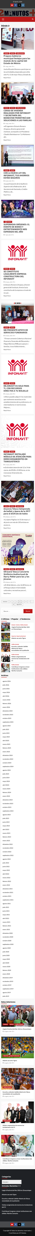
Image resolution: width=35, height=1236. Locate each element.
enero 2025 (6, 751)
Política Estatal (20, 53)
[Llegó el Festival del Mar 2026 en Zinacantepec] (5, 627)
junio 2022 (6, 866)
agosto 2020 (7, 948)
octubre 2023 (7, 807)
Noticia (12, 53)
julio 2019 (6, 996)
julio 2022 (6, 863)
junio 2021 (6, 911)
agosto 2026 (7, 681)
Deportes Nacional (21, 636)
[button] (3, 19)
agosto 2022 (7, 859)
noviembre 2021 (8, 892)
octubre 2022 (7, 852)
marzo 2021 (6, 922)
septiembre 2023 (8, 811)
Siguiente (19, 604)
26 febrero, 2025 (9, 517)
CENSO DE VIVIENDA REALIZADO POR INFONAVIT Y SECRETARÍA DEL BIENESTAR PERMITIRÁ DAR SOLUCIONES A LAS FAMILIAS (18, 115)
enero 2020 (6, 974)
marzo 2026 (6, 700)
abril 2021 (6, 918)
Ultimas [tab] (6, 619)
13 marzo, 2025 (8, 394)
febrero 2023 (7, 837)
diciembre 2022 (8, 844)
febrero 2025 (7, 748)
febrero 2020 (7, 970)
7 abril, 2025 (8, 235)
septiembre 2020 (8, 944)
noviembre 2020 (8, 937)
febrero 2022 (7, 881)
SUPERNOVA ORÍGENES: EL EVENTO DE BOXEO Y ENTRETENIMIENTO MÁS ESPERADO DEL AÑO (17, 228)
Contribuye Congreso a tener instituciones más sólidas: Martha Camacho (20, 669)
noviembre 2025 (8, 714)
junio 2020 (6, 955)
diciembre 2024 (8, 755)
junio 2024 (6, 777)
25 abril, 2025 (8, 181)
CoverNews (12, 1233)
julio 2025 (6, 729)
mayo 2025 (6, 737)
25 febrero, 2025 (9, 582)
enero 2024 (6, 796)
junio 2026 (6, 688)
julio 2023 (6, 818)
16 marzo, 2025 (8, 336)
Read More (7, 78)
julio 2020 (6, 952)
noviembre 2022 (8, 848)
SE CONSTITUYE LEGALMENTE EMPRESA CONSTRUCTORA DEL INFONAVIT (15, 275)
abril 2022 (6, 874)
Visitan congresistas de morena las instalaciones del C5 (20, 659)
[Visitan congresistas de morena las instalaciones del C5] (5, 657)
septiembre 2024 (8, 766)
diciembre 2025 (8, 711)
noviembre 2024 (8, 759)
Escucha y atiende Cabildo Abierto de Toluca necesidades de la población (20, 648)
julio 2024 (6, 774)
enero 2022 (6, 885)
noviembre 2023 (8, 803)
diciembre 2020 (8, 933)
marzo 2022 (6, 877)
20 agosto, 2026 (7, 1163)
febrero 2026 (7, 703)
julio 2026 (6, 685)
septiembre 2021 (8, 900)
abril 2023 (6, 829)
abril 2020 (6, 963)
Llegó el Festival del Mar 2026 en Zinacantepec (20, 628)
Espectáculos (20, 506)
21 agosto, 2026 (7, 1063)
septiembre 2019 (8, 989)
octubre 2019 (7, 985)
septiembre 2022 (8, 855)
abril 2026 (6, 696)
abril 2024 (6, 785)
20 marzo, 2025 (8, 282)
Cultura (6, 506)
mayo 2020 (6, 959)
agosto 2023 (7, 814)
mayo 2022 (6, 870)
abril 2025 (6, 740)
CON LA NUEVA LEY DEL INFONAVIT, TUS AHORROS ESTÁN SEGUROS (16, 175)
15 (13, 604)
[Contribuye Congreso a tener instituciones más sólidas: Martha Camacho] (5, 667)
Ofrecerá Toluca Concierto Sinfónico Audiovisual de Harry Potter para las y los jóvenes (16, 575)
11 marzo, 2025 (8, 465)
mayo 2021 (6, 914)
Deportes (13, 636)
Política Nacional (20, 108)
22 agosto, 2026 (7, 1031)
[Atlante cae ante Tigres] (5, 637)
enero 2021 (6, 929)
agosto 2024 (7, 770)
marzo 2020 (6, 966)
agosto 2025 (7, 726)
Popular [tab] (14, 619)
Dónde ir (6, 53)
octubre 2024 (7, 763)
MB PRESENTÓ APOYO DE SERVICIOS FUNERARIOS (16, 331)
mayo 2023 (6, 826)
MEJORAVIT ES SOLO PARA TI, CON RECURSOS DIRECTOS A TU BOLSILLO (16, 388)
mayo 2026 (6, 692)
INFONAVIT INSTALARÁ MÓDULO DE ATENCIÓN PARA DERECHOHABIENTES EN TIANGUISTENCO (17, 458)
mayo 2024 (6, 781)
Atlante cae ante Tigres (18, 638)
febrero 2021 (7, 926)
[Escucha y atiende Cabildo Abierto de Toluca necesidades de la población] (5, 647)
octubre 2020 (7, 940)
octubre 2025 (7, 718)
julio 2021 (6, 907)
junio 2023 (6, 822)
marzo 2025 (6, 744)
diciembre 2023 (8, 800)
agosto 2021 (7, 903)
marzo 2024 (6, 789)
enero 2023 (6, 840)
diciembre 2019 (8, 977)
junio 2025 (6, 733)
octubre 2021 (7, 896)
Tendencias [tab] (25, 619)
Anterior (5, 602)
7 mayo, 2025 (8, 66)
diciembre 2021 (8, 889)
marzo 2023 (6, 833)
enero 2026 (6, 707)
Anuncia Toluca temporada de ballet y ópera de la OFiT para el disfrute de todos (17, 511)
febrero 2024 (7, 792)
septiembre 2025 (8, 722)
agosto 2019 (7, 992)
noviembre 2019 (8, 981)
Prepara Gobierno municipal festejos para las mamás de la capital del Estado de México (17, 59)
